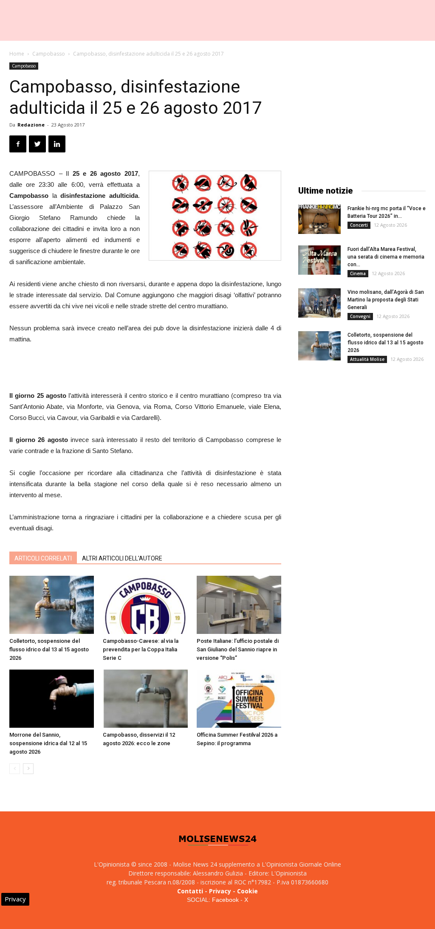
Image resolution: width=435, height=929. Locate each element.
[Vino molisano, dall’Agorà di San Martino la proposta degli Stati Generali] (319, 303)
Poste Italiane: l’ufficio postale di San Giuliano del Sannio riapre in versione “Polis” (238, 649)
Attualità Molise (367, 359)
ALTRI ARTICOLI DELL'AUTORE (122, 558)
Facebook (225, 899)
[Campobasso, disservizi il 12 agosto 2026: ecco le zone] (145, 699)
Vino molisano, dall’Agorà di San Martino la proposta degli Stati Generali (385, 299)
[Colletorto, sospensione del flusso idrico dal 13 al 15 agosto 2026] (51, 605)
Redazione (31, 124)
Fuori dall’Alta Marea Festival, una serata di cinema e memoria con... (385, 256)
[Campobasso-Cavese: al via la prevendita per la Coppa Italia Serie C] (145, 605)
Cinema (358, 273)
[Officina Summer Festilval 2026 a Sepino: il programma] (239, 699)
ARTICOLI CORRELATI (43, 558)
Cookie (247, 891)
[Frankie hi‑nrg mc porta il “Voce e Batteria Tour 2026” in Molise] (319, 219)
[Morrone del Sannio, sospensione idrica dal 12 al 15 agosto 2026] (51, 699)
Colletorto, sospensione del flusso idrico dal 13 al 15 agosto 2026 (49, 649)
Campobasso (48, 53)
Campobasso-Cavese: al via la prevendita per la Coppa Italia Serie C (140, 649)
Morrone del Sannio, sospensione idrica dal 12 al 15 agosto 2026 (48, 743)
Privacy (220, 891)
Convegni (360, 316)
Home (16, 53)
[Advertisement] (145, 368)
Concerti (359, 225)
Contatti (190, 891)
